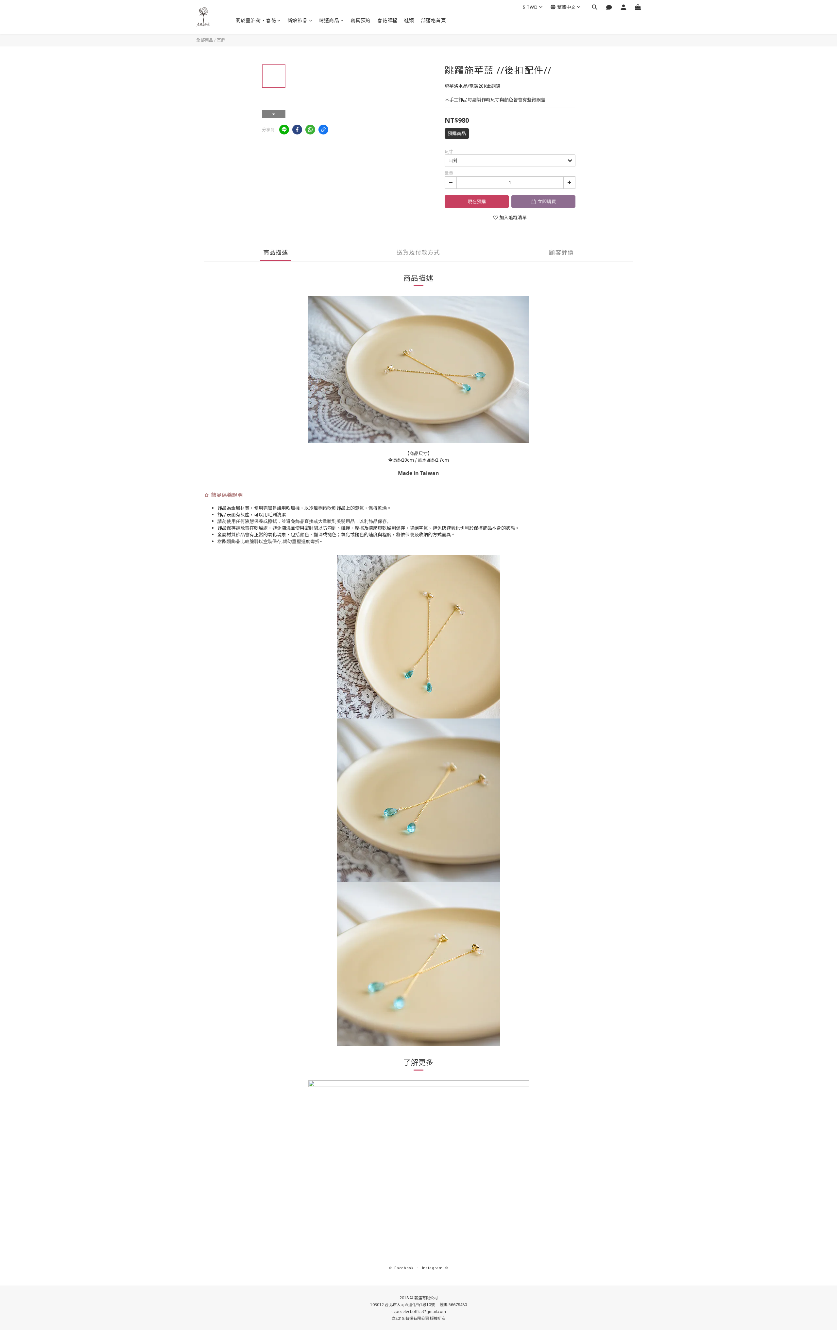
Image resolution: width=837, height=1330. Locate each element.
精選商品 (329, 20)
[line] (284, 129)
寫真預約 (360, 20)
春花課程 (387, 20)
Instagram (432, 1267)
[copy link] (323, 129)
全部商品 (204, 40)
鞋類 (409, 20)
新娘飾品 (297, 20)
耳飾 (221, 40)
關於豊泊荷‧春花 (255, 20)
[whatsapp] (310, 129)
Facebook (403, 1267)
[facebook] (297, 129)
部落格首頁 (433, 20)
